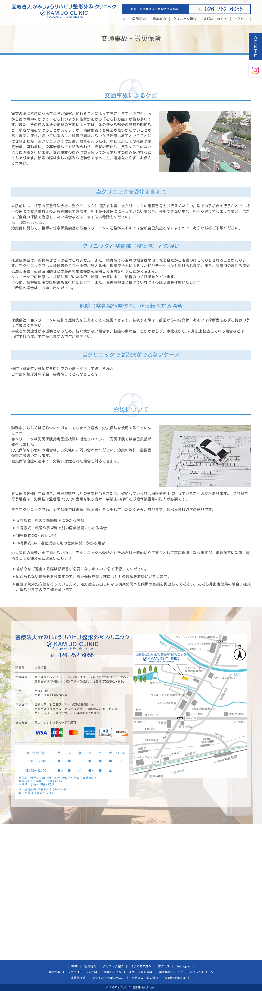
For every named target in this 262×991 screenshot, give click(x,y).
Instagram (184, 966)
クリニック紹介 (185, 19)
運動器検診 (78, 977)
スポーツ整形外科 (140, 972)
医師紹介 (139, 19)
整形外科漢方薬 (175, 977)
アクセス (240, 19)
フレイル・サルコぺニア (108, 977)
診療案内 (159, 19)
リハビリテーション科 (82, 972)
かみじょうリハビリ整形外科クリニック (63, 12)
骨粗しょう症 (113, 972)
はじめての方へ (215, 19)
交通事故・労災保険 (145, 977)
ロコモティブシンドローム (195, 972)
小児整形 (165, 972)
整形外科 (55, 972)
